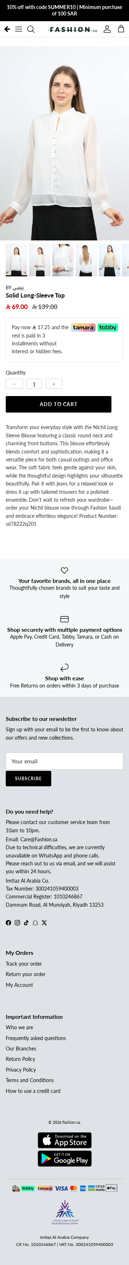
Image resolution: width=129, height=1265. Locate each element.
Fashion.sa (71, 1122)
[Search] (34, 29)
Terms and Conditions (30, 1080)
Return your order (26, 974)
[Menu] (19, 29)
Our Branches (21, 1048)
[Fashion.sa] (72, 29)
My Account (19, 985)
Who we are (19, 1027)
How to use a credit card (33, 1091)
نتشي (18, 287)
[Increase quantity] (53, 384)
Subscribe (28, 778)
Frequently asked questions (36, 1038)
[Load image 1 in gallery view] (64, 143)
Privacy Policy (21, 1070)
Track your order (24, 964)
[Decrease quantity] (14, 384)
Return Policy (20, 1059)
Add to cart (58, 404)
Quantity (15, 372)
